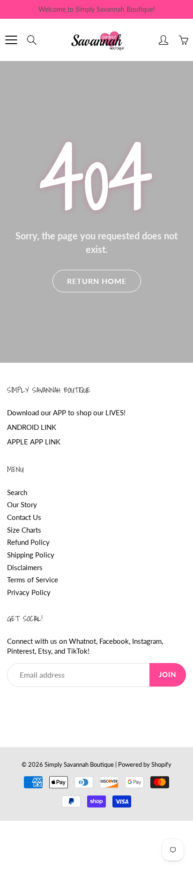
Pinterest (21, 651)
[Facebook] (12, 704)
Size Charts (24, 530)
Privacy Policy (29, 592)
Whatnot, (83, 641)
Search (17, 492)
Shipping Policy (30, 555)
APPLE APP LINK (33, 442)
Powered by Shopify (144, 764)
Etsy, (45, 651)
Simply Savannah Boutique (79, 764)
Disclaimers (25, 568)
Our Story (22, 505)
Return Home (96, 280)
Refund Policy (28, 542)
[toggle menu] (11, 40)
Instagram (147, 641)
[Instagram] (55, 704)
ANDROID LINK (31, 427)
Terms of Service (32, 580)
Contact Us (24, 517)
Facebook (114, 641)
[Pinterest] (33, 704)
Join (168, 675)
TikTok (77, 651)
